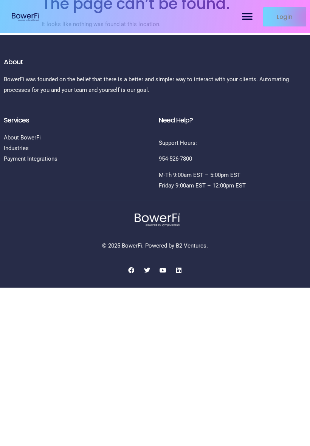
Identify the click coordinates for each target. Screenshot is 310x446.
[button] (247, 16)
